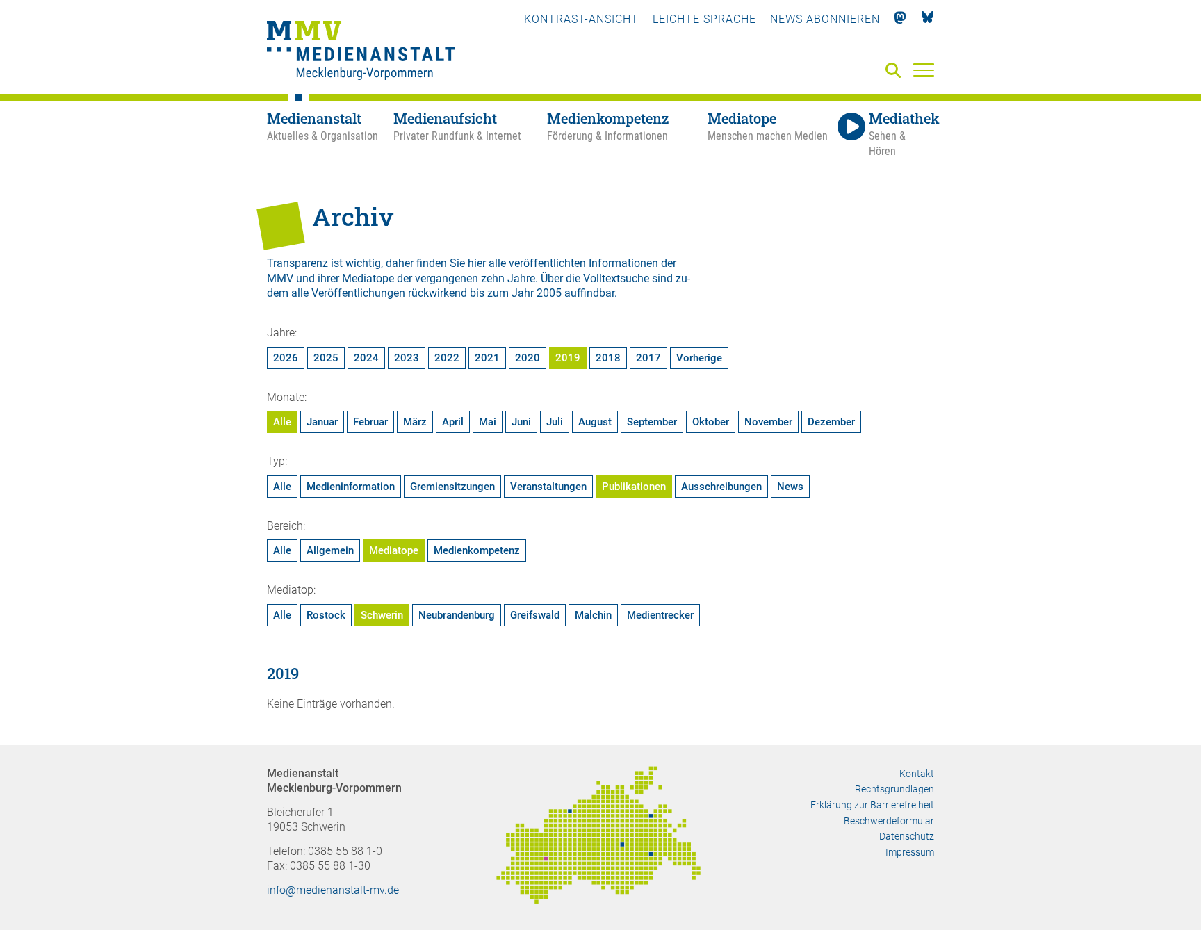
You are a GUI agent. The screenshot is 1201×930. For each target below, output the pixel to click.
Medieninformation (351, 486)
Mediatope (393, 550)
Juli (554, 422)
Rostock (326, 615)
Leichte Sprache (704, 19)
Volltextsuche (616, 278)
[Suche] (895, 71)
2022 (446, 358)
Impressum (909, 852)
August (595, 422)
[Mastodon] (900, 19)
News (790, 486)
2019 (567, 358)
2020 (527, 358)
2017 (648, 358)
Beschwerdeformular (889, 820)
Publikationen (634, 486)
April (453, 422)
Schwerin (382, 615)
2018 (608, 358)
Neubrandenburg (456, 615)
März (415, 422)
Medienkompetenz (477, 550)
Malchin (593, 615)
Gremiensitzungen (452, 486)
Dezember (831, 422)
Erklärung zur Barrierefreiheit (872, 804)
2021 (487, 358)
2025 (325, 358)
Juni (521, 422)
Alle (282, 422)
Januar (322, 422)
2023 (406, 358)
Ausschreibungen (721, 486)
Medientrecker (660, 615)
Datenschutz (906, 836)
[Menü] (923, 69)
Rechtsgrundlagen (894, 788)
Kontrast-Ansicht (581, 19)
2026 (285, 358)
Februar (370, 422)
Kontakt (916, 773)
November (768, 422)
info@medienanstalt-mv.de (333, 890)
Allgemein (330, 550)
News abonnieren (825, 19)
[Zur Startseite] (361, 52)
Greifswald (534, 615)
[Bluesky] (927, 19)
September (652, 422)
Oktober (710, 422)
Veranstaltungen (548, 486)
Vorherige (699, 358)
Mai (487, 422)
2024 (366, 358)
